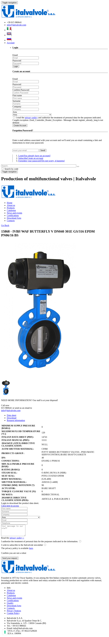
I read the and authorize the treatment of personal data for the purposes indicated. (58, 117)
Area (14, 112)
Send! (42, 150)
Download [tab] (11, 418)
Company (16, 106)
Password (16, 60)
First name (17, 95)
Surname (16, 101)
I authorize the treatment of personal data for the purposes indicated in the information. (39, 541)
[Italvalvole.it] (28, 198)
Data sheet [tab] (11, 415)
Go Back (5, 225)
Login (16, 66)
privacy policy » (17, 538)
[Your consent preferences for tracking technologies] (5, 632)
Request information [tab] (16, 420)
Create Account (20, 125)
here (31, 548)
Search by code (11, 169)
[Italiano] (9, 30)
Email (15, 55)
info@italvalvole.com (16, 25)
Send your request (9, 558)
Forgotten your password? (41, 161)
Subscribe (30, 158)
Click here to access (10, 505)
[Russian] (9, 40)
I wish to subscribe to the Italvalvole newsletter (22, 545)
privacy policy (31, 117)
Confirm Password (20, 90)
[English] (9, 35)
